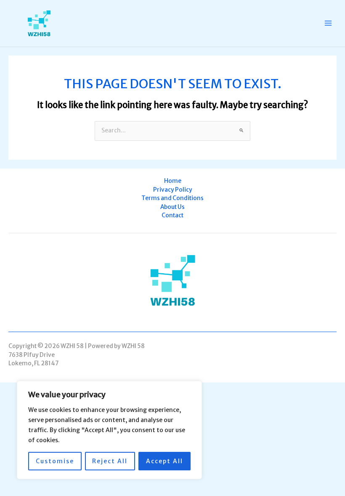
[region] (109, 430)
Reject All (109, 461)
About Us (172, 207)
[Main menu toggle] (328, 23)
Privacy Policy (172, 189)
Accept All (164, 461)
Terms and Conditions (172, 198)
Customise (55, 461)
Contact (172, 215)
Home (172, 181)
